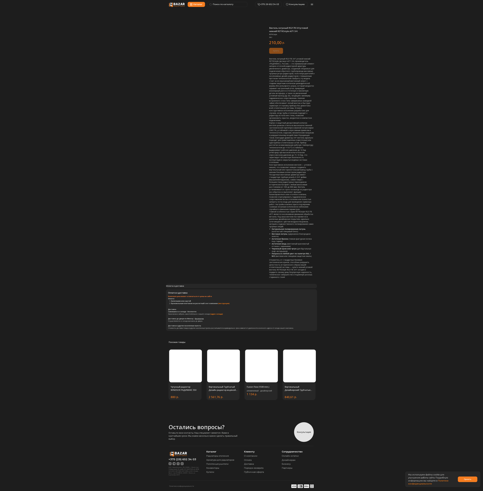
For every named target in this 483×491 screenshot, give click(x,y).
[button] (294, 4)
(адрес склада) (216, 314)
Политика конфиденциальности (181, 486)
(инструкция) (223, 303)
